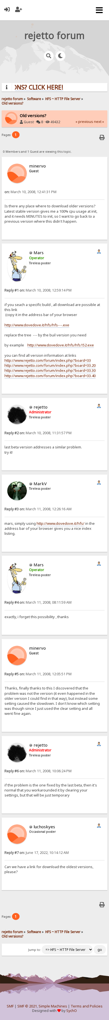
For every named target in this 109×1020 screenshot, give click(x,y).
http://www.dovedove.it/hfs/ (60, 523)
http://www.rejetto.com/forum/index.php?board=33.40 (50, 375)
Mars (39, 252)
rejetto (41, 407)
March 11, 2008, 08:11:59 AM (38, 602)
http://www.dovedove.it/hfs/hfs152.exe (60, 345)
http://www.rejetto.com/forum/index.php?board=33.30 (50, 370)
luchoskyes (44, 826)
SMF (10, 1006)
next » (99, 121)
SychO (71, 1010)
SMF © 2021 (27, 1006)
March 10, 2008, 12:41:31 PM (30, 192)
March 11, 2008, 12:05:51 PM (38, 674)
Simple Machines (53, 1006)
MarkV (40, 483)
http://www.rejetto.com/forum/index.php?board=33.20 (50, 365)
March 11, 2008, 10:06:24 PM (38, 771)
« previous (84, 121)
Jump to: (34, 950)
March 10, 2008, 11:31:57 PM (38, 433)
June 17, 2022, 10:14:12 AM (36, 852)
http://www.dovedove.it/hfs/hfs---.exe (36, 324)
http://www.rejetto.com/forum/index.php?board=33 (47, 360)
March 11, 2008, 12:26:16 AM (38, 509)
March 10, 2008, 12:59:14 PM (38, 290)
